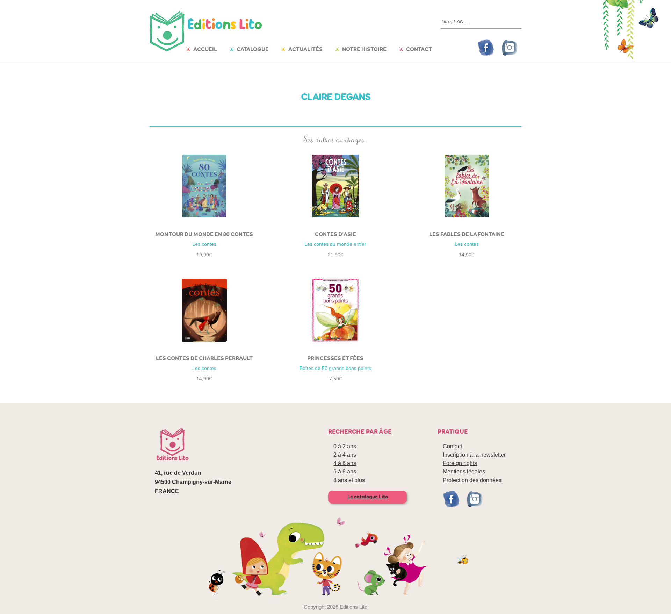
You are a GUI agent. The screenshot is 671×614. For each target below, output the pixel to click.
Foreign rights (460, 463)
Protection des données (472, 480)
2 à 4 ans (344, 455)
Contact (419, 49)
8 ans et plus (349, 480)
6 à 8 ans (344, 471)
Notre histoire (364, 49)
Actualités (305, 49)
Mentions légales (464, 471)
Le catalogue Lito (367, 496)
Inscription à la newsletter (474, 455)
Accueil (205, 49)
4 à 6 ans (344, 463)
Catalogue (253, 49)
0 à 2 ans (344, 446)
